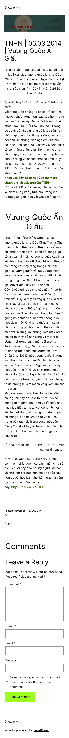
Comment (13, 584)
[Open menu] (62, 7)
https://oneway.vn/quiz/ (27, 487)
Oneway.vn (12, 7)
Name (10, 626)
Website (10, 660)
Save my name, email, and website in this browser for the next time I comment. (35, 682)
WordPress (41, 730)
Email (10, 643)
